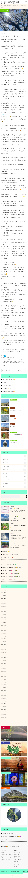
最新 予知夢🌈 (13, 418)
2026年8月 (3, 590)
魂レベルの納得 (6, 359)
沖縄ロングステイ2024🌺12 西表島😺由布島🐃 (11, 567)
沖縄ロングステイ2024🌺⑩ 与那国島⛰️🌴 (10, 573)
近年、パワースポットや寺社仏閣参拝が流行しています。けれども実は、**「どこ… (18, 511)
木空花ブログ (9, 361)
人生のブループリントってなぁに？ (7, 855)
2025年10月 (3, 606)
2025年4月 (3, 622)
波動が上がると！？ (7, 385)
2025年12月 (3, 603)
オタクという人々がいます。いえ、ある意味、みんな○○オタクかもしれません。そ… (18, 546)
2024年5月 (3, 652)
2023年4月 (3, 687)
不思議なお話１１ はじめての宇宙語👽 (10, 554)
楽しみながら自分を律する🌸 (16, 434)
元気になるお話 (4, 10)
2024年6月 (3, 649)
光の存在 (4, 361)
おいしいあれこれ (14, 473)
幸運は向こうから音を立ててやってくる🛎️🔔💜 (11, 836)
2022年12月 (3, 698)
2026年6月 (3, 592)
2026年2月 (3, 598)
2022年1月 (3, 720)
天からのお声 (14, 483)
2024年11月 (3, 636)
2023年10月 (3, 671)
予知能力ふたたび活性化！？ (16, 535)
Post (2, 355)
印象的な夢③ (12, 426)
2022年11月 (3, 701)
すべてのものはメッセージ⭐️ (9, 379)
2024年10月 (3, 638)
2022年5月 (3, 717)
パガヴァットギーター (8, 364)
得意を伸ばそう (6, 382)
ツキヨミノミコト (8, 362)
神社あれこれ (14, 462)
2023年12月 (3, 665)
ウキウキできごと (14, 459)
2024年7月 (3, 646)
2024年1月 (3, 663)
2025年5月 (3, 619)
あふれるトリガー (13, 543)
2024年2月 (3, 660)
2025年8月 (3, 611)
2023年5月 (3, 684)
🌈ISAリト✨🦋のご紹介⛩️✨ (9, 391)
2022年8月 (3, 709)
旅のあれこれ (14, 469)
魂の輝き (14, 362)
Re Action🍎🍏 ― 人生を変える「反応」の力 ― (11, 846)
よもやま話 (11, 357)
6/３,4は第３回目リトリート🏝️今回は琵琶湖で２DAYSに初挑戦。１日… (18, 519)
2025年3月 (3, 625)
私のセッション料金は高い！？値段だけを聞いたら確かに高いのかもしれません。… (18, 530)
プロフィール (4, 852)
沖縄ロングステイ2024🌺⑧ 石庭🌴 (9, 579)
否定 (22, 359)
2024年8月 (3, 644)
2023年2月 (3, 692)
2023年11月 (3, 668)
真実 (12, 359)
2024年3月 (3, 657)
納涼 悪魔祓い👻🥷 (14, 442)
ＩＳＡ (14, 823)
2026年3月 (3, 595)
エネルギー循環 (16, 364)
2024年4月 (3, 655)
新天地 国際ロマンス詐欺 (15, 410)
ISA (23, 359)
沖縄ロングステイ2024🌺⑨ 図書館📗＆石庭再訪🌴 (12, 576)
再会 (10, 359)
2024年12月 (3, 633)
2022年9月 (3, 706)
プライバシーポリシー (5, 859)
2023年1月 (3, 695)
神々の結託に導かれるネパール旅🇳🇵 (9, 839)
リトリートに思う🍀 (14, 516)
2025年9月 (3, 609)
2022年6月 (3, 714)
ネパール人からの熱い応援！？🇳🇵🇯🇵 (9, 833)
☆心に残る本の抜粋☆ (14, 401)
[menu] (26, 2)
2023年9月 (3, 674)
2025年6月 (3, 617)
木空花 (15, 359)
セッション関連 (14, 455)
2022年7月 (3, 711)
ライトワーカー (15, 361)
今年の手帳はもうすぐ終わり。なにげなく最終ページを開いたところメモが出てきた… (18, 538)
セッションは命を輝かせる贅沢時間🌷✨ (18, 526)
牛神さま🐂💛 (5, 843)
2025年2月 (3, 628)
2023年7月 (3, 679)
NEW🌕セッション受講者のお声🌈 (9, 564)
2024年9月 (3, 641)
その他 (14, 486)
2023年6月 (3, 682)
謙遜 (17, 359)
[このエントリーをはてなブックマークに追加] (5, 356)
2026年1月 (3, 600)
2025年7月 (3, 614)
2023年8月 (3, 676)
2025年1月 (3, 630)
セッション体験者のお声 (14, 479)
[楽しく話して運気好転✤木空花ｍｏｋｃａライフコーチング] (12, 2)
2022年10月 (3, 703)
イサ (20, 359)
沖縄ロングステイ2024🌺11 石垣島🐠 (9, 570)
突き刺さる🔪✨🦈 (7, 388)
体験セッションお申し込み (6, 857)
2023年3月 (3, 690)
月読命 (20, 361)
